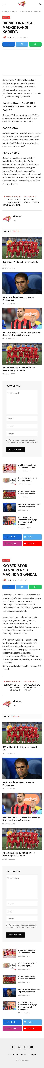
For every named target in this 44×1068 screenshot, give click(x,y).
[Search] (40, 4)
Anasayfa (5, 11)
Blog (12, 11)
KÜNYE (23, 1055)
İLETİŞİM (32, 1055)
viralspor (11, 37)
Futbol (6, 17)
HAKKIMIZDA (13, 1055)
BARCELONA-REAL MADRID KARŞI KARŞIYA (32, 687)
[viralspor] (22, 4)
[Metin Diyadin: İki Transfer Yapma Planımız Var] (22, 283)
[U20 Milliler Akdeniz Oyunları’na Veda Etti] (22, 248)
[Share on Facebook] (8, 44)
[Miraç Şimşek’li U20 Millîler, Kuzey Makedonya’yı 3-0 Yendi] (22, 354)
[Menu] (4, 4)
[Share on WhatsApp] (35, 44)
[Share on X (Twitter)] (22, 44)
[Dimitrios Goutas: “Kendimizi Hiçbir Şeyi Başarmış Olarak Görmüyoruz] (22, 318)
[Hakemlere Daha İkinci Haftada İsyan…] (9, 481)
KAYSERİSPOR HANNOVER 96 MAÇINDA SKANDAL (11, 202)
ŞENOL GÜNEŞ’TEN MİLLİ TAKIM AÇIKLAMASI (12, 687)
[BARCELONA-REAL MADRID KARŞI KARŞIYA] (22, 62)
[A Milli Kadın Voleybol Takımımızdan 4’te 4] (9, 468)
